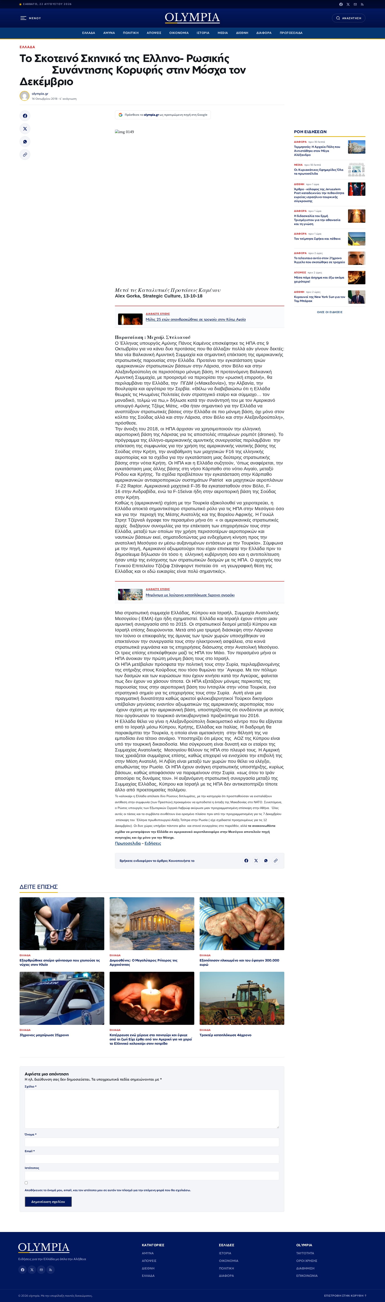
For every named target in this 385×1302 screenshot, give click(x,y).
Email (30, 1151)
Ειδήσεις (153, 843)
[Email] (355, 4)
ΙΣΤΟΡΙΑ (203, 33)
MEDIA (223, 33)
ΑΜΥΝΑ (109, 33)
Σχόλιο (31, 1086)
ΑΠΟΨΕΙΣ (154, 33)
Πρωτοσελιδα (128, 843)
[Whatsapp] (25, 141)
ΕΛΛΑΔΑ (88, 33)
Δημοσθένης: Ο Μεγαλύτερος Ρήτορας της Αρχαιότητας (144, 962)
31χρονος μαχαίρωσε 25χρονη (44, 1035)
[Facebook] (341, 4)
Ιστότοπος (32, 1168)
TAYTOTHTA (305, 1253)
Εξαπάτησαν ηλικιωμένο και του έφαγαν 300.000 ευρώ (239, 962)
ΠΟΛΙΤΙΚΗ (131, 33)
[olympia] (192, 18)
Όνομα (31, 1134)
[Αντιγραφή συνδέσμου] (25, 154)
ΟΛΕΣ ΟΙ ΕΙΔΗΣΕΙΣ (330, 312)
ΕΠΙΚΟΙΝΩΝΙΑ (307, 1276)
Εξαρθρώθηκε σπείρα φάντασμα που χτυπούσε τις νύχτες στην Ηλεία (60, 962)
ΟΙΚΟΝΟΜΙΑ (179, 33)
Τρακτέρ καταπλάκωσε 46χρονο (226, 1035)
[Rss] (362, 4)
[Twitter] (348, 4)
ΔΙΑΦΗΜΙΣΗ (305, 1268)
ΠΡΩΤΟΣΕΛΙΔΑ (291, 33)
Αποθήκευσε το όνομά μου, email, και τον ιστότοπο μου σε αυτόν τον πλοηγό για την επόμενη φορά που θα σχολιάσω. (108, 1190)
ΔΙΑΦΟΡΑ (264, 33)
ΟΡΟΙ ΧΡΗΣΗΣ (306, 1261)
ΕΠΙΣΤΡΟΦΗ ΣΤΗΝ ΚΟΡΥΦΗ (345, 1295)
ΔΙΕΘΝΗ (242, 33)
